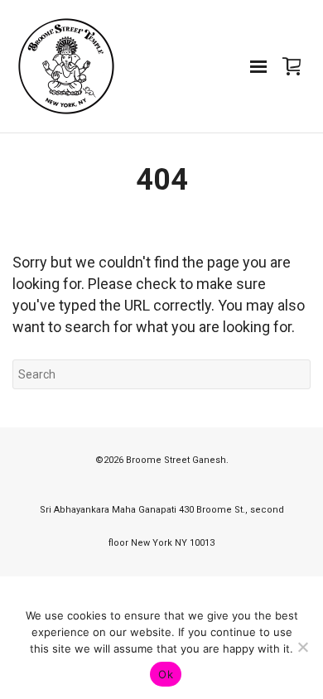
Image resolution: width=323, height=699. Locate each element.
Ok (165, 674)
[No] (302, 647)
